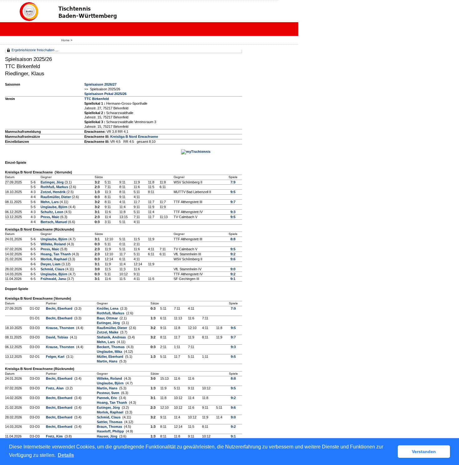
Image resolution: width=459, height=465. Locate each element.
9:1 (232, 279)
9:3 (232, 212)
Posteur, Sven (108, 393)
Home (65, 40)
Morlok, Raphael (54, 259)
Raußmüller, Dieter (56, 197)
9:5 (232, 192)
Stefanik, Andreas (112, 337)
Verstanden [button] (424, 451)
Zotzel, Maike (108, 332)
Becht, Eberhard (59, 308)
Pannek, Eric (107, 398)
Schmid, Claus (53, 269)
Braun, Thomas (110, 426)
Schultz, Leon (52, 212)
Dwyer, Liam (51, 264)
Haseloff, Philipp (111, 431)
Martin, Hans (107, 361)
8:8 (232, 239)
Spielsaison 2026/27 (100, 84)
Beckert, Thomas (111, 347)
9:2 (232, 254)
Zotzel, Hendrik (54, 192)
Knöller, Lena (108, 308)
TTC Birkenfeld (96, 99)
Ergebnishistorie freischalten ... (35, 50)
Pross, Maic (50, 217)
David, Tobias (57, 337)
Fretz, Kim (55, 436)
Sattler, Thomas (110, 422)
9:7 (232, 202)
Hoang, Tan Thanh (56, 254)
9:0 (232, 269)
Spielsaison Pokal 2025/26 (105, 94)
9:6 (232, 259)
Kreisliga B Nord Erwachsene (134, 136)
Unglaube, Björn (54, 207)
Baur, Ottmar (108, 318)
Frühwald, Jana (54, 279)
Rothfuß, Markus (55, 187)
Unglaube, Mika (110, 351)
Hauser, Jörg (107, 436)
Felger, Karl (55, 356)
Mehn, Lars (50, 202)
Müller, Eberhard (110, 356)
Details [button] (66, 455)
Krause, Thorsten (60, 328)
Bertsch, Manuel (54, 222)
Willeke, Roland (54, 244)
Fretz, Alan (55, 388)
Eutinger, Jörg (53, 182)
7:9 (232, 182)
